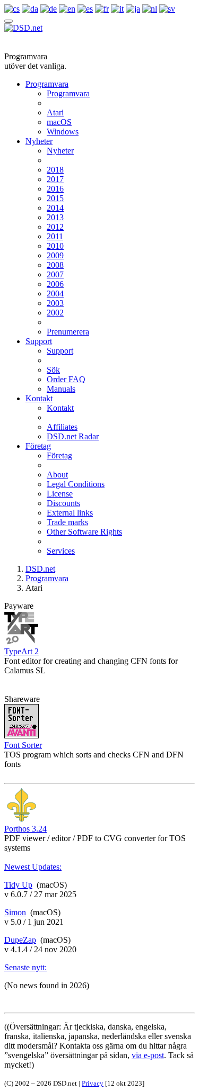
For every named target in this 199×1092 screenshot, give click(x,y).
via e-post (148, 1055)
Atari (55, 112)
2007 (55, 274)
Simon (15, 912)
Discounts (63, 503)
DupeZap (20, 939)
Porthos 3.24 (25, 828)
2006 (55, 283)
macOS (59, 122)
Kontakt (39, 398)
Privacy (92, 1083)
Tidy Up (18, 884)
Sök (53, 369)
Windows (63, 131)
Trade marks (67, 522)
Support (38, 341)
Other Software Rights (84, 531)
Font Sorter (23, 745)
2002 (55, 312)
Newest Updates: (33, 866)
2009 (55, 255)
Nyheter (39, 141)
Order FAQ (66, 379)
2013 (55, 217)
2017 (55, 179)
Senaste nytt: (25, 967)
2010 (55, 245)
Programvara (46, 83)
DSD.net (40, 568)
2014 (55, 207)
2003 (55, 303)
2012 (55, 226)
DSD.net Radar (73, 436)
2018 (55, 169)
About (57, 474)
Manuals (61, 388)
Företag (38, 445)
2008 (55, 264)
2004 (55, 293)
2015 (55, 198)
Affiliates (62, 426)
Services (61, 550)
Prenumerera (68, 331)
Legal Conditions (76, 484)
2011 (55, 236)
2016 (55, 188)
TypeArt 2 (21, 651)
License (60, 493)
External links (70, 512)
